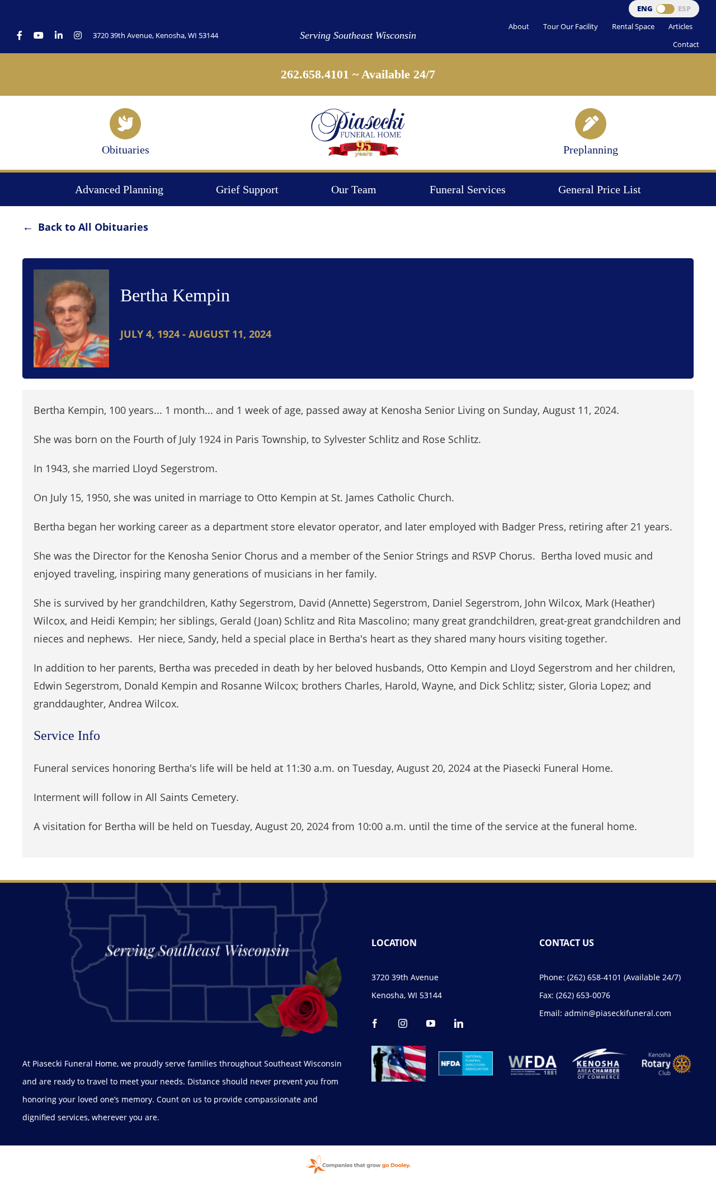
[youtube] (431, 1023)
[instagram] (403, 1023)
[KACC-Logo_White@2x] (599, 1053)
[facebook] (375, 1023)
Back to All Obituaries (93, 227)
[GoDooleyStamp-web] (358, 1156)
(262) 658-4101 (594, 977)
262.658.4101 (315, 74)
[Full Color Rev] (666, 1056)
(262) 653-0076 (583, 995)
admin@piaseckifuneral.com (617, 1013)
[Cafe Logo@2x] (398, 1051)
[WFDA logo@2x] (533, 1051)
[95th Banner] (358, 112)
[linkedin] (458, 1023)
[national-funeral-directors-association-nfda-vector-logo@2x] (466, 1056)
